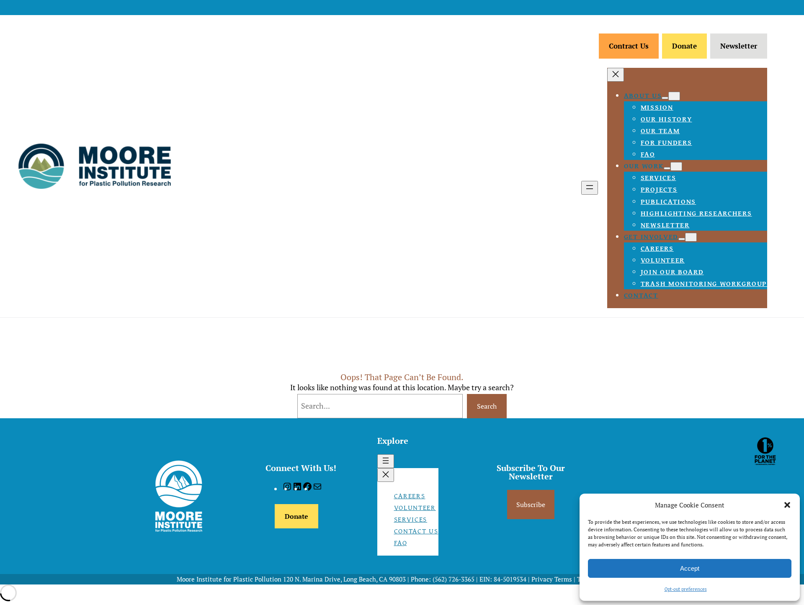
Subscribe (530, 504)
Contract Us (629, 46)
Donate (684, 46)
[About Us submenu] (674, 96)
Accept (689, 568)
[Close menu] (615, 75)
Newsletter (738, 46)
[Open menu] (589, 188)
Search (487, 406)
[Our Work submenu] (676, 166)
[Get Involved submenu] (691, 237)
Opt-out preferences (686, 588)
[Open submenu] (665, 98)
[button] (787, 505)
